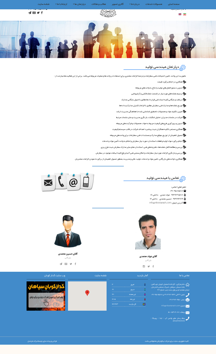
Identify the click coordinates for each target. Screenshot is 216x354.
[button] (87, 293)
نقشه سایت (43, 4)
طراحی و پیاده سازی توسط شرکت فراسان (42, 341)
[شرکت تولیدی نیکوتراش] (108, 10)
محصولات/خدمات (153, 4)
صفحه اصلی (173, 4)
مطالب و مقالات (99, 4)
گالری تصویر (117, 4)
